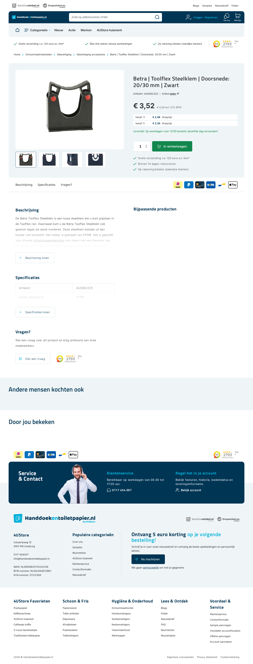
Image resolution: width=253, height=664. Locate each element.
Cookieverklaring (229, 657)
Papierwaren (70, 607)
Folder (234, 5)
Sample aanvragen (220, 625)
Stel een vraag (35, 359)
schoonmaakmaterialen (49, 240)
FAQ (163, 624)
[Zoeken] (157, 17)
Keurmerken (79, 552)
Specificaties (46, 184)
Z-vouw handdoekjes (25, 629)
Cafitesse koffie (22, 624)
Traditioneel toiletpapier (27, 635)
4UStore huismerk (109, 30)
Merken (86, 30)
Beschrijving (23, 184)
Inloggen (198, 17)
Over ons (77, 541)
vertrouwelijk (151, 567)
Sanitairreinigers (121, 618)
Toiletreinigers (70, 635)
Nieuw (58, 30)
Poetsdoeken (70, 629)
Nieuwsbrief (221, 5)
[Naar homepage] (17, 30)
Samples (207, 5)
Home (17, 54)
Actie (72, 30)
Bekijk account (191, 490)
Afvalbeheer (69, 624)
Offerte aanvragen (220, 636)
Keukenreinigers (121, 624)
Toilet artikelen (71, 613)
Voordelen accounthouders (225, 630)
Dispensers (69, 618)
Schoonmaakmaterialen (38, 54)
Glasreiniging (64, 54)
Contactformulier (81, 569)
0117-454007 (21, 554)
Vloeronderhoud (121, 629)
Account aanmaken (221, 641)
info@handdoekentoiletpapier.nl (31, 558)
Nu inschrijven (150, 559)
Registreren (211, 17)
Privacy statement (207, 657)
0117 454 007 (122, 490)
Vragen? (66, 184)
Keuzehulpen (168, 635)
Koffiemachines (22, 613)
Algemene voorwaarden (180, 657)
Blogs (196, 5)
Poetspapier (20, 607)
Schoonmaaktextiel (122, 607)
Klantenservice (120, 473)
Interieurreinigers (121, 613)
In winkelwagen (175, 146)
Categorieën (39, 30)
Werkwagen (118, 635)
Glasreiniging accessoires (91, 54)
